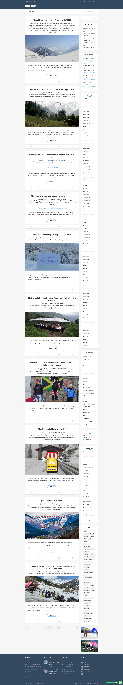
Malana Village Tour (89, 649)
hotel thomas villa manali (58, 506)
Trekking (68, 6)
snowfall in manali (87, 603)
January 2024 (86, 114)
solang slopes (86, 610)
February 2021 (86, 160)
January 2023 (86, 117)
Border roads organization (37, 25)
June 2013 (85, 268)
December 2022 (86, 120)
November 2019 (86, 200)
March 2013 (85, 277)
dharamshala (30, 202)
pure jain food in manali (55, 509)
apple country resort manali (35, 506)
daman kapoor (40, 305)
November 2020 (86, 169)
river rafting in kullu (87, 582)
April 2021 (85, 154)
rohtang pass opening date (57, 28)
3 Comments (52, 441)
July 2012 (85, 302)
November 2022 (86, 123)
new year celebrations (48, 202)
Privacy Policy (89, 683)
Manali (59, 25)
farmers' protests (49, 573)
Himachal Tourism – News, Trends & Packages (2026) (52, 89)
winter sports (64, 373)
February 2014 (86, 243)
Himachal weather (61, 160)
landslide (92, 556)
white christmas (70, 202)
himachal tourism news (55, 94)
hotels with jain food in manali (70, 506)
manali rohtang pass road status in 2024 (52, 27)
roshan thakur (42, 373)
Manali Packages (86, 387)
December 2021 (86, 145)
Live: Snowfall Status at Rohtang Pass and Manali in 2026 (89, 33)
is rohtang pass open (37, 240)
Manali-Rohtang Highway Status (66, 23)
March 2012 (85, 314)
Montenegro (55, 371)
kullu (93, 549)
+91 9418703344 (87, 666)
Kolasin (40, 371)
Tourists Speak (86, 412)
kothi (57, 25)
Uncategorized (86, 418)
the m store (46, 439)
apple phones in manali (35, 434)
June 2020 (85, 185)
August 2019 (85, 209)
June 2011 (85, 342)
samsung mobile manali (69, 437)
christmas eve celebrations (58, 201)
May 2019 (85, 219)
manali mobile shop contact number (62, 434)
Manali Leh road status (88, 562)
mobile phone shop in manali (59, 436)
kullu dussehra (86, 551)
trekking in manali (87, 616)
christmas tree (67, 201)
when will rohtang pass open (67, 30)
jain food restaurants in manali (51, 507)
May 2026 (85, 98)
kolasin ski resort (45, 371)
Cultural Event (86, 359)
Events (84, 368)
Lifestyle (62, 504)
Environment (86, 365)
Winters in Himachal (87, 421)
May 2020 (85, 188)
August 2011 (85, 336)
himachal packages (38, 94)
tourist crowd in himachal (57, 96)
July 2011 (84, 339)
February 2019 (86, 228)
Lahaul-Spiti (85, 378)
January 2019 (85, 231)
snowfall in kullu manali (66, 162)
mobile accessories (35, 436)
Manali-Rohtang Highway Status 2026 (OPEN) (52, 20)
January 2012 (85, 321)
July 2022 (85, 126)
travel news (52, 98)
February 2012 (86, 317)
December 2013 (86, 250)
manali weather (86, 569)
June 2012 (85, 305)
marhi (44, 28)
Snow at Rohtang (87, 592)
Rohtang (85, 585)
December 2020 (86, 166)
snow (74, 240)
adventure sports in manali (88, 533)
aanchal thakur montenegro (53, 370)
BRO (85, 538)
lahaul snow (37, 162)
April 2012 (85, 311)
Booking (96, 6)
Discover (84, 6)
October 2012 (86, 293)
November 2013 (86, 253)
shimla (41, 96)
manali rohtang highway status (68, 25)
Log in (85, 435)
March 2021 (85, 157)
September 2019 (86, 206)
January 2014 (85, 247)
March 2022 (85, 135)
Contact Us (96, 683)
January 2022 (86, 142)
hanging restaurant (47, 307)
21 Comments (53, 32)
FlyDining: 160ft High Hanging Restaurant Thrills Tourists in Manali (52, 299)
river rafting (86, 580)
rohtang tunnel (86, 587)
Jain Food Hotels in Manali (52, 501)
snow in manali (86, 608)
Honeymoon (60, 6)
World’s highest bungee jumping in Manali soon (90, 67)
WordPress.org (87, 441)
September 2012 (86, 296)
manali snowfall (87, 564)
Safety (84, 398)
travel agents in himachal (70, 96)
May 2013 (85, 271)
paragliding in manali (87, 577)
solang (60, 30)
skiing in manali (48, 373)
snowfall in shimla (87, 605)
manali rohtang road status (37, 28)
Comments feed (87, 439)
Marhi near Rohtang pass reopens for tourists (52, 235)
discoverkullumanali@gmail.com (90, 671)
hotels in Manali (87, 549)
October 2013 (86, 256)
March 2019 (85, 225)
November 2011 (86, 327)
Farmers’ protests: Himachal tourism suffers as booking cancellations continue (52, 567)
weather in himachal (87, 618)
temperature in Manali (88, 613)
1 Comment (52, 309)
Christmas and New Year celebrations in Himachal (52, 196)
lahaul (39, 202)
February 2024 (86, 111)
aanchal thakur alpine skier (41, 370)
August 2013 (85, 262)
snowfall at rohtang (54, 30)
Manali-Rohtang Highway (53, 23)
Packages (52, 6)
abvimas (85, 531)
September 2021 (86, 148)
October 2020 (86, 172)
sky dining (57, 307)
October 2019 (86, 203)
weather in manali (87, 621)
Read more (51, 75)
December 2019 (86, 197)
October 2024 (86, 108)
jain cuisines (31, 507)
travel (63, 96)
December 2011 (86, 324)
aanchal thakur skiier (64, 370)
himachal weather (87, 546)
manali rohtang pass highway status (36, 27)
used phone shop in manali (54, 439)
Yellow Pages (62, 432)
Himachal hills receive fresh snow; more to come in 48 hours (52, 156)
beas (31, 25)
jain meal (59, 507)
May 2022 (85, 132)
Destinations (60, 303)
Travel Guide (76, 6)
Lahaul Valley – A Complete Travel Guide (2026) (89, 42)
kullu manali (63, 507)
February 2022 (86, 139)
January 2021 (85, 163)
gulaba (31, 240)
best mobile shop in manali (45, 434)
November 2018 (86, 237)
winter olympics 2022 (56, 373)
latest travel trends (64, 94)
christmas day (49, 201)
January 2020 (86, 194)
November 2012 (86, 290)
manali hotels (91, 559)
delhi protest (37, 573)
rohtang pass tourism (37, 30)
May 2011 (85, 345)
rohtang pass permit (69, 240)
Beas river (92, 536)
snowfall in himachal (57, 162)
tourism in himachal (47, 96)
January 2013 (85, 284)
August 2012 (85, 299)
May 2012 (85, 308)
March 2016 (85, 240)
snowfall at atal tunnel (47, 162)
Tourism (85, 409)
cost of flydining (34, 305)
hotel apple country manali (47, 506)
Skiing (93, 587)
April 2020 (85, 191)
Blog (90, 6)
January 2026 (86, 102)
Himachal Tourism (61, 93)
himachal (32, 94)
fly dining (46, 305)
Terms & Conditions (82, 683)
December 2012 (86, 287)
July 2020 (85, 182)
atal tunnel (86, 536)
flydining (57, 305)
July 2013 (85, 265)
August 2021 (85, 151)
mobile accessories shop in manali (46, 436)
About (76, 683)
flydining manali (70, 305)
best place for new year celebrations (39, 201)
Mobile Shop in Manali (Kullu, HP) (52, 429)
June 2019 (85, 216)
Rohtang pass (48, 28)
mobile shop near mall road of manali (48, 437)
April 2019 (85, 222)
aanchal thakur (33, 370)
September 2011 (86, 333)
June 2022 (85, 129)
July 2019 (85, 213)
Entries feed (87, 437)
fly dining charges (51, 305)
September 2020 (87, 176)
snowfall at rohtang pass (88, 598)
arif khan (70, 370)
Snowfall (64, 202)
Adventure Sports (62, 368)
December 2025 (86, 105)
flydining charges (63, 305)
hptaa (62, 573)
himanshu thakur (35, 371)
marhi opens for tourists (53, 240)
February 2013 (86, 280)
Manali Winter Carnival (88, 572)
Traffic (84, 415)
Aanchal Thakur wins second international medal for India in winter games (52, 363)
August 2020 (86, 179)
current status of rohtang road (49, 25)
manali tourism (86, 567)
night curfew (69, 573)
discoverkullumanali (88, 674)
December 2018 (86, 234)
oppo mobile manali (61, 437)
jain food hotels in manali (39, 507)
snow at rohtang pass (46, 30)
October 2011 (86, 330)
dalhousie (72, 201)
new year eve (56, 202)
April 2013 (85, 274)
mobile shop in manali (36, 437)
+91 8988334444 (87, 669)
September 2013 (86, 259)
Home (46, 6)
